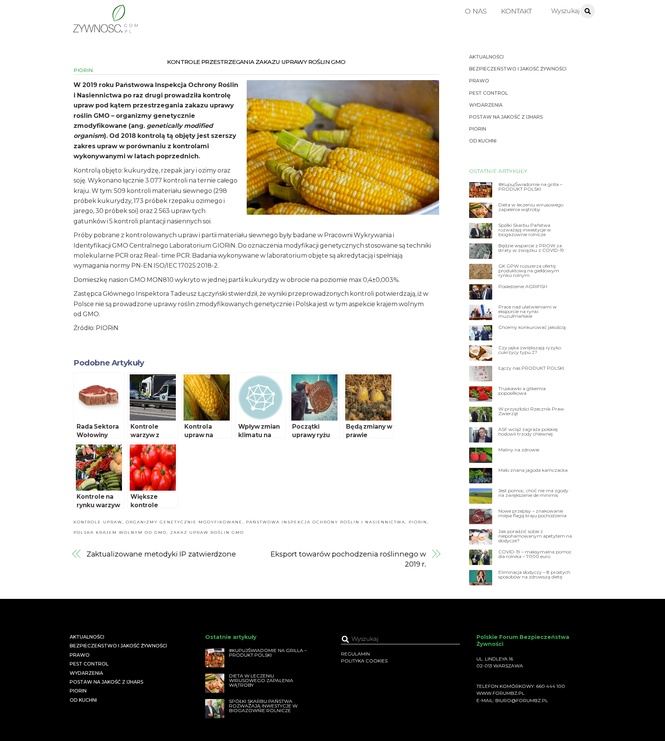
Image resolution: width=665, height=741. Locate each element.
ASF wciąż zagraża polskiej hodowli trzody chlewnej (528, 431)
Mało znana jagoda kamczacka (533, 470)
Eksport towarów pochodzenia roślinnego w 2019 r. (348, 559)
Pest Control (488, 93)
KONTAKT (516, 11)
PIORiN (83, 70)
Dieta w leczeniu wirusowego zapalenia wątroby (530, 207)
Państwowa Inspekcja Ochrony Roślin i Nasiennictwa (325, 522)
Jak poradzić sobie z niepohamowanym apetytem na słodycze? (535, 536)
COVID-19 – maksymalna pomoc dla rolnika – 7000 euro (534, 554)
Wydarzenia (486, 105)
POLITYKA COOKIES (364, 661)
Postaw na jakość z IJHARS (506, 117)
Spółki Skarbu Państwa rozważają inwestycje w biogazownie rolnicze (524, 230)
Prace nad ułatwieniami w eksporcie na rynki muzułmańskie (527, 312)
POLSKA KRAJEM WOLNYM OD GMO (120, 532)
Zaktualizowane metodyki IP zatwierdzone (161, 554)
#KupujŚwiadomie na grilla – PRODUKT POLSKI (530, 186)
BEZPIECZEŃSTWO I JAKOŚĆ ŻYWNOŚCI (517, 69)
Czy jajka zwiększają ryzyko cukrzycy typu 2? (529, 350)
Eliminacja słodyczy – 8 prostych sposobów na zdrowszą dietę (534, 574)
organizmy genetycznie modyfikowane (184, 522)
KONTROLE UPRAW (98, 522)
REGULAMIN (355, 654)
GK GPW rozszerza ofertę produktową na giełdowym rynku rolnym (528, 271)
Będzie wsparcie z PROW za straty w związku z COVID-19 (531, 248)
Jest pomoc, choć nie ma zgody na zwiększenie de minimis (533, 493)
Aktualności (486, 57)
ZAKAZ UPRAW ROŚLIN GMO (207, 532)
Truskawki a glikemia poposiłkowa (522, 391)
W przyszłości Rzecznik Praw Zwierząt (531, 411)
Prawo (479, 81)
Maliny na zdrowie (518, 450)
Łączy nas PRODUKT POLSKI (531, 368)
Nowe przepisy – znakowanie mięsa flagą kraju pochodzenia (532, 513)
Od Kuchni (482, 141)
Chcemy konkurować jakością (532, 327)
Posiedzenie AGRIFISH (522, 286)
